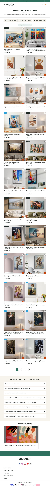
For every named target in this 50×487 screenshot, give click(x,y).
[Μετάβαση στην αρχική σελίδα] (10, 4)
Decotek (30, 482)
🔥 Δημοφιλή (21, 25)
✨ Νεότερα (28, 25)
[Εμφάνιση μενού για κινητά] (4, 4)
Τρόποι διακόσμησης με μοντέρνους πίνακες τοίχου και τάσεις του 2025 (20, 446)
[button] (23, 28)
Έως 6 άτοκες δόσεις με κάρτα (25, 1)
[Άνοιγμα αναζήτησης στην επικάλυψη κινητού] (42, 5)
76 (26, 369)
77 (29, 369)
